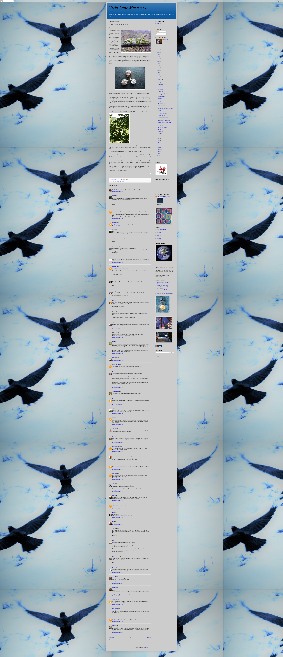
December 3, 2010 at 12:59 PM (117, 442)
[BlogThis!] (123, 179)
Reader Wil (114, 587)
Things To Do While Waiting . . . (163, 113)
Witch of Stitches (115, 391)
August (159, 136)
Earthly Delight (159, 238)
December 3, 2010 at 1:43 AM (117, 243)
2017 (158, 65)
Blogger (146, 647)
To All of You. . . (161, 89)
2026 (158, 49)
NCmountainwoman (116, 540)
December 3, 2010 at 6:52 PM (117, 524)
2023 (158, 54)
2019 (158, 61)
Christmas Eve (160, 91)
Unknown (114, 210)
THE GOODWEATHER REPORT (163, 196)
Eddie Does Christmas (162, 105)
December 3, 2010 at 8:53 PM (117, 563)
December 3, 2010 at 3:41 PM (117, 500)
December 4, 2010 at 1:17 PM (117, 614)
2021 (158, 58)
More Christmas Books (162, 82)
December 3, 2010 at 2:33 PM (117, 479)
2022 (158, 56)
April (159, 144)
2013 (158, 72)
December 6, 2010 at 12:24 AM (117, 632)
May (159, 142)
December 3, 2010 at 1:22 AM (117, 206)
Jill (112, 408)
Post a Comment (114, 635)
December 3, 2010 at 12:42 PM (117, 432)
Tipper (113, 483)
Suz (113, 512)
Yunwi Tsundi (121, 181)
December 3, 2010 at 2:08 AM (117, 254)
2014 (158, 70)
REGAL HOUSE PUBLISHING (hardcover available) (164, 25)
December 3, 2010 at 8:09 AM (117, 328)
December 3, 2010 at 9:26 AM (117, 387)
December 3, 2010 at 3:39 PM (117, 491)
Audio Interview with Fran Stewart (163, 289)
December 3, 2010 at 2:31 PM (117, 469)
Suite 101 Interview (160, 288)
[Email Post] (119, 179)
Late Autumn (159, 233)
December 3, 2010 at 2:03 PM (117, 461)
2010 (158, 77)
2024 (158, 52)
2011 (158, 76)
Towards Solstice (161, 100)
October (159, 133)
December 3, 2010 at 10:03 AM (117, 394)
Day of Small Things (115, 181)
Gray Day (159, 129)
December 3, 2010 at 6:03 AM (117, 276)
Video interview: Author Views (162, 285)
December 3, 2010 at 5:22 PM (117, 517)
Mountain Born (160, 84)
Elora (113, 280)
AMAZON (159, 23)
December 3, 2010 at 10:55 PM (117, 572)
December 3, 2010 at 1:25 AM (117, 218)
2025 (158, 50)
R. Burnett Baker (115, 556)
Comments (159, 33)
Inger (113, 436)
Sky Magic (160, 98)
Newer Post (111, 637)
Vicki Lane (114, 371)
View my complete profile (167, 42)
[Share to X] (124, 179)
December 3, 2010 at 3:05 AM (117, 262)
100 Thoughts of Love (116, 599)
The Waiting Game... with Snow (163, 117)
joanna (113, 195)
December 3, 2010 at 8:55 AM (117, 337)
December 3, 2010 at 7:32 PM (117, 552)
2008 (158, 153)
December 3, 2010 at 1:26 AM (117, 225)
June (159, 140)
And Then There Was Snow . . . (163, 127)
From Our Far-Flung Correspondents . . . (165, 93)
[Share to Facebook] (126, 179)
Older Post (149, 637)
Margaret (114, 625)
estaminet (114, 188)
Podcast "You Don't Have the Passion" (163, 286)
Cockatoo (159, 124)
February (159, 147)
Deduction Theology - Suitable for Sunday (165, 122)
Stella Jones (114, 473)
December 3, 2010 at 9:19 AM (117, 367)
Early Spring (159, 232)
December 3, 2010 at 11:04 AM (117, 413)
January (159, 149)
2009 (158, 151)
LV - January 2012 (166, 197)
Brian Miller (114, 357)
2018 (158, 63)
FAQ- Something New (162, 118)
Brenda (113, 455)
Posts (158, 31)
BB (113, 521)
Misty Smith (114, 504)
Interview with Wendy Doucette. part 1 (163, 283)
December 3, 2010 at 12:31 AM (117, 191)
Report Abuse (159, 159)
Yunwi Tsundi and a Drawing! (163, 125)
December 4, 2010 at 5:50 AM (117, 595)
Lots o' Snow (160, 87)
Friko (113, 300)
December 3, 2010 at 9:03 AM (117, 353)
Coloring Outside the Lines (117, 291)
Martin (113, 258)
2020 (158, 59)
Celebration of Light (161, 96)
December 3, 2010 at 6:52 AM (117, 296)
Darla (113, 398)
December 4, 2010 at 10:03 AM (117, 604)
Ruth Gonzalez (115, 608)
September (160, 135)
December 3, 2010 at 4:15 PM (117, 508)
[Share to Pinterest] (127, 179)
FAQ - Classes (160, 86)
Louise (113, 495)
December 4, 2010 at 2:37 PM (117, 621)
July (159, 138)
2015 (158, 68)
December (160, 79)
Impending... (160, 110)
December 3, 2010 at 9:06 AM (117, 360)
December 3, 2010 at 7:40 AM (117, 319)
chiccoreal (114, 322)
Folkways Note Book (116, 446)
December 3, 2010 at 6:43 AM (117, 287)
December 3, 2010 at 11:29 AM (117, 424)
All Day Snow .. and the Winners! (164, 120)
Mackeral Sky (160, 112)
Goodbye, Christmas (161, 81)
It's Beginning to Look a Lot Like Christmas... (166, 108)
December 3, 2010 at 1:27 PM (117, 451)
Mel (113, 341)
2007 (158, 155)
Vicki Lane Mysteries (127, 7)
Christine (114, 428)
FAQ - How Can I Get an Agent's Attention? (165, 106)
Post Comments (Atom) (118, 639)
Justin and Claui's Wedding (161, 229)
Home (130, 637)
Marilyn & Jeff (115, 246)
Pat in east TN (115, 266)
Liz (113, 417)
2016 (158, 67)
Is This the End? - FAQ (162, 115)
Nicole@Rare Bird (115, 364)
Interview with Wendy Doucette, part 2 (163, 282)
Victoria (113, 567)
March (159, 145)
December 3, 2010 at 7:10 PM (117, 536)
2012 (158, 74)
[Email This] (122, 179)
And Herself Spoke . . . (162, 103)
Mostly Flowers (159, 236)
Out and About (160, 94)
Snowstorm (159, 235)
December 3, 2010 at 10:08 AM (117, 404)
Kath (113, 618)
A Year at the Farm (160, 239)
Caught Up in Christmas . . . (163, 101)
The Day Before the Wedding (162, 230)
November (160, 131)
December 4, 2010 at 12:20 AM (117, 583)
